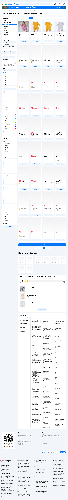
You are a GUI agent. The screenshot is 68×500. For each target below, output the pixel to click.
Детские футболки (46, 380)
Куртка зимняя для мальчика (36, 395)
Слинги (44, 366)
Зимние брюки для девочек (47, 353)
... (37, 248)
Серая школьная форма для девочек (36, 332)
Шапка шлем (56, 413)
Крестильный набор (35, 371)
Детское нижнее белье (58, 403)
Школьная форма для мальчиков (36, 321)
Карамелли (56, 379)
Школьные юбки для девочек (36, 326)
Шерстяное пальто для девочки (48, 350)
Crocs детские (45, 416)
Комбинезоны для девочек (47, 328)
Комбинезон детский (46, 367)
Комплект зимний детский (47, 395)
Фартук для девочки (35, 335)
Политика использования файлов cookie (23, 442)
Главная (3, 10)
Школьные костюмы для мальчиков (35, 342)
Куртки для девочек (46, 348)
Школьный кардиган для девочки (37, 344)
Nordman (44, 413)
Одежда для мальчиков (35, 409)
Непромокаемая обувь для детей (60, 340)
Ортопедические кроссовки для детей (59, 322)
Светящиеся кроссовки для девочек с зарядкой (47, 360)
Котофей (56, 345)
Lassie (55, 352)
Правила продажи (21, 437)
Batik (55, 373)
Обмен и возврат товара (21, 436)
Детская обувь (45, 407)
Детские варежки (57, 408)
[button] (63, 7)
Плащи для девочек (46, 387)
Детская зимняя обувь (58, 335)
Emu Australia (57, 382)
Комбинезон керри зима (47, 393)
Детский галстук (57, 418)
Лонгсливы (6, 32)
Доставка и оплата (21, 434)
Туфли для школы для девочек (36, 337)
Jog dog (44, 422)
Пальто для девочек (46, 330)
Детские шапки (57, 410)
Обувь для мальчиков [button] (23, 323)
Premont (56, 378)
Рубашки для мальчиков (35, 398)
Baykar (56, 384)
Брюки (5, 36)
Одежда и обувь (5, 18)
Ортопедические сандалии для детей (59, 332)
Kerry (55, 358)
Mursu (56, 341)
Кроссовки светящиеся (46, 412)
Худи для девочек (45, 345)
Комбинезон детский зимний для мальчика (37, 401)
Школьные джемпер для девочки (37, 346)
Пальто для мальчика (35, 403)
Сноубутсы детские (46, 408)
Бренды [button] (21, 330)
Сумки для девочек (57, 425)
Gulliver (56, 347)
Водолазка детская (46, 391)
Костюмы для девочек (46, 344)
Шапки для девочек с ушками (59, 424)
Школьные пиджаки (35, 355)
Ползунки (44, 373)
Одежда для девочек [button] (23, 321)
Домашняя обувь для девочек (47, 361)
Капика (56, 356)
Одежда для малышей (29, 10)
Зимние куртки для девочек (47, 335)
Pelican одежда (57, 366)
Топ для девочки (57, 405)
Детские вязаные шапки (58, 420)
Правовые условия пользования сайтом (15, 451)
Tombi (55, 329)
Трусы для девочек (57, 398)
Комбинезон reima (46, 371)
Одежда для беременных (47, 365)
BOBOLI (56, 392)
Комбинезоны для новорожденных (40, 10)
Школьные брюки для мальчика (36, 322)
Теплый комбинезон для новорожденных (35, 375)
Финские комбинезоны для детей (47, 383)
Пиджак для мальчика (46, 401)
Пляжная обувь (57, 342)
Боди (5, 28)
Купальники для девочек (58, 394)
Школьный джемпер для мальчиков (35, 352)
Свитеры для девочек (46, 323)
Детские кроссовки (46, 417)
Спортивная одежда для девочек (48, 329)
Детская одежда (20, 10)
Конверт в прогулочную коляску (37, 370)
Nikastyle (56, 363)
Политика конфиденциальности (23, 440)
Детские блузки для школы (36, 323)
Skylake (33, 345)
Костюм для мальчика (35, 396)
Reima (55, 351)
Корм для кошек (56, 435)
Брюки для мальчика (35, 392)
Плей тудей (56, 348)
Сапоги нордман (45, 411)
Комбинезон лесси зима (47, 385)
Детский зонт (57, 426)
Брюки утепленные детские (47, 406)
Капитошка (56, 387)
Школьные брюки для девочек (36, 336)
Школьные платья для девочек (36, 329)
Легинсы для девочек (46, 320)
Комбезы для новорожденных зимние (36, 368)
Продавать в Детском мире (22, 435)
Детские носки (57, 397)
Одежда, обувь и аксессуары (11, 10)
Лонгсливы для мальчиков (36, 410)
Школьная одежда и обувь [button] (24, 317)
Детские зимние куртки (46, 397)
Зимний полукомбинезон (47, 402)
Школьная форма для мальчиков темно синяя (36, 348)
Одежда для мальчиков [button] (24, 320)
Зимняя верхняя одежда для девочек (47, 332)
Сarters (56, 369)
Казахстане (11, 453)
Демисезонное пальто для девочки (36, 426)
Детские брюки (45, 403)
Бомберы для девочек (46, 343)
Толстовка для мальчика (35, 397)
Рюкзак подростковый (58, 409)
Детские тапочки (45, 418)
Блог (43, 442)
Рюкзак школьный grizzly (35, 320)
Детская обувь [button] (22, 328)
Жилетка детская (45, 390)
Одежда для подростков (46, 379)
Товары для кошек (56, 434)
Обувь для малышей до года (36, 376)
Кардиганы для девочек (35, 423)
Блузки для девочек (46, 347)
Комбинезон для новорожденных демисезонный (37, 385)
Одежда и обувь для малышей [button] (25, 319)
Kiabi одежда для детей (58, 388)
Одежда (4, 20)
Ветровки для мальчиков (35, 391)
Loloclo (56, 368)
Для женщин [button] (22, 326)
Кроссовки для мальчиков (47, 355)
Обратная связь (20, 444)
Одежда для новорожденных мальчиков (36, 378)
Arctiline (56, 389)
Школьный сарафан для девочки (37, 349)
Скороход (56, 330)
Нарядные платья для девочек (36, 414)
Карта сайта (20, 445)
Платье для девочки (35, 415)
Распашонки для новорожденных (37, 363)
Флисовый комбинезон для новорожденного (36, 380)
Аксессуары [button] (22, 332)
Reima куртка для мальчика (36, 413)
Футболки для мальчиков (35, 393)
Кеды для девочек (45, 362)
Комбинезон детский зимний (47, 370)
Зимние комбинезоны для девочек (36, 421)
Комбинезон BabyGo (31, 287)
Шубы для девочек (46, 321)
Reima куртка (45, 386)
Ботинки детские (57, 337)
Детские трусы (57, 404)
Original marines (57, 361)
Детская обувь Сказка (46, 427)
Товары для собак (56, 436)
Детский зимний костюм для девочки (47, 337)
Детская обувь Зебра (58, 317)
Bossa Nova (56, 371)
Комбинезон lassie (46, 378)
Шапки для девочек (57, 414)
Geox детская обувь (46, 423)
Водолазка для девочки (46, 354)
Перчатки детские (57, 415)
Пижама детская (57, 399)
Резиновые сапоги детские (47, 419)
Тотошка (56, 367)
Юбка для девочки (34, 418)
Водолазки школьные (35, 354)
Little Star (56, 383)
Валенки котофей (57, 325)
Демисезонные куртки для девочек (47, 325)
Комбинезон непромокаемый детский (47, 376)
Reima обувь (56, 324)
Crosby (56, 377)
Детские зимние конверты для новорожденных (36, 373)
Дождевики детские (46, 392)
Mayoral (56, 357)
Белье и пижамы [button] (22, 331)
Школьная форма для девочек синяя (36, 328)
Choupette (56, 353)
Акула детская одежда (58, 346)
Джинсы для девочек (46, 338)
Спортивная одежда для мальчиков (35, 390)
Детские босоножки (58, 328)
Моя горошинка (34, 383)
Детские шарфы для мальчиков (59, 419)
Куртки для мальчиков (35, 388)
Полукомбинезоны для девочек (48, 349)
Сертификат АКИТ (21, 443)
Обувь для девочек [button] (23, 324)
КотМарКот (56, 393)
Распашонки (6, 34)
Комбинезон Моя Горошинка (33, 302)
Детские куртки (45, 372)
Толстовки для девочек (35, 419)
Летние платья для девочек (47, 342)
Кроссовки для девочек (46, 358)
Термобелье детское (46, 396)
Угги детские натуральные (47, 424)
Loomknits (56, 362)
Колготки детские (57, 395)
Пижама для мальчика (35, 404)
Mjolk (55, 374)
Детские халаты (57, 400)
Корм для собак (56, 437)
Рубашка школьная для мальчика (36, 330)
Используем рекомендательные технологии (8, 452)
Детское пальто (45, 398)
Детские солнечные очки (58, 421)
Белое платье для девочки (47, 339)
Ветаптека (55, 440)
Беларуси (14, 453)
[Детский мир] (10, 4)
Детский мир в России (5, 453)
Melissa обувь (57, 336)
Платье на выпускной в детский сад (36, 361)
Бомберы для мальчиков (35, 405)
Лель (55, 372)
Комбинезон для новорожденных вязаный (35, 382)
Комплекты (6, 26)
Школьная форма (34, 317)
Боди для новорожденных (36, 362)
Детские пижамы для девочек (47, 322)
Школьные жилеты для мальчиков (35, 340)
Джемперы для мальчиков (36, 408)
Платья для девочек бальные (36, 422)
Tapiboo (44, 421)
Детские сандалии (57, 323)
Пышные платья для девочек (47, 317)
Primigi (56, 320)
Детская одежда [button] (22, 327)
